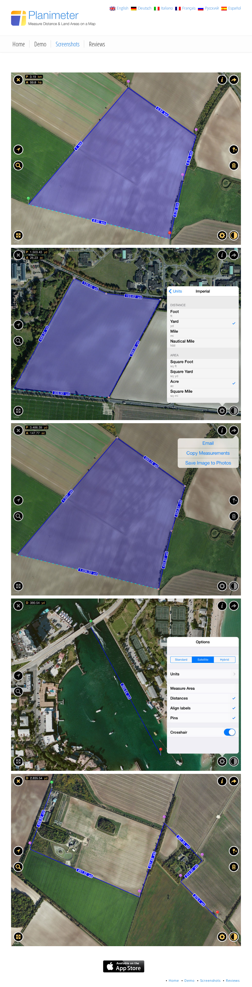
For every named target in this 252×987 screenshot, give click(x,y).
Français (188, 8)
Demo (40, 44)
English (122, 8)
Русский (212, 8)
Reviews (97, 44)
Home (18, 44)
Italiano (167, 8)
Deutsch (145, 8)
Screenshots (68, 44)
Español (234, 8)
